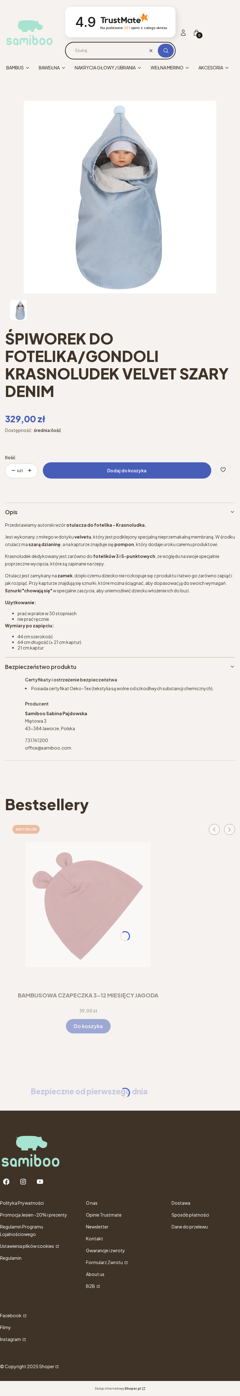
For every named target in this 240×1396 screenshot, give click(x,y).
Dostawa (181, 1203)
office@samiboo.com (48, 748)
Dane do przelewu (190, 1226)
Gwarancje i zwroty (105, 1250)
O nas (92, 1203)
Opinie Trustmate (104, 1215)
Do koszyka (88, 1026)
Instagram (11, 1339)
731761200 (36, 740)
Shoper (46, 1366)
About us (95, 1274)
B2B (91, 1286)
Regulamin (11, 1258)
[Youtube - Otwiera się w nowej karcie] (40, 1181)
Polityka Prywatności (22, 1203)
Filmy (5, 1327)
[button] (166, 51)
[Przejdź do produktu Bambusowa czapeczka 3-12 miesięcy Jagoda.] (88, 904)
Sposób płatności (190, 1215)
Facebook (11, 1315)
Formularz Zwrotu (104, 1262)
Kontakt (94, 1238)
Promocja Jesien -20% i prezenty (33, 1215)
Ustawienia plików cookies (27, 1246)
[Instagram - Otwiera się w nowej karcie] (23, 1181)
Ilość (10, 457)
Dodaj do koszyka (127, 470)
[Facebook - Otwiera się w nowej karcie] (6, 1181)
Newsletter (97, 1226)
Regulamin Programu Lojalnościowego (21, 1230)
